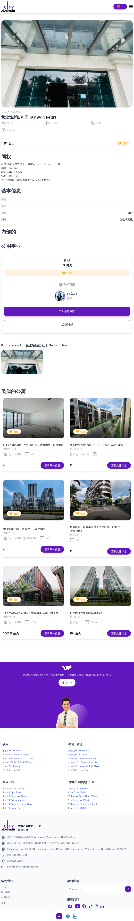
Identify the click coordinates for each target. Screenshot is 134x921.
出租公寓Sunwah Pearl (13, 788)
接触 (3, 902)
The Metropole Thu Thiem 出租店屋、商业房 (30, 613)
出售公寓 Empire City (78, 770)
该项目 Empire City (11, 766)
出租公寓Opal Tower (12, 792)
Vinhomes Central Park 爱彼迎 (82, 796)
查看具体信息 (52, 465)
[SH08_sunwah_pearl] (22, 362)
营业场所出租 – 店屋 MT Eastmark (24, 529)
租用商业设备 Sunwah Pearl (87, 613)
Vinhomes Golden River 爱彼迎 (83, 804)
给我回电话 (67, 324)
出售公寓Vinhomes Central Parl (83, 758)
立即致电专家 (67, 311)
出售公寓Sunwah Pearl (78, 750)
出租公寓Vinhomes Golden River (18, 804)
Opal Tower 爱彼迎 (77, 792)
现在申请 (67, 682)
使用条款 (5, 897)
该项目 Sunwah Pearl (12, 750)
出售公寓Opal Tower (78, 754)
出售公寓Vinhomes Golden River (83, 766)
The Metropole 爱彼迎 (78, 800)
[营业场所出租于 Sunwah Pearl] (67, 63)
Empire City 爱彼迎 (77, 808)
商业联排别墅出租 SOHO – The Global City (96, 445)
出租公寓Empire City (12, 808)
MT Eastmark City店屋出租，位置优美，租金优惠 (33, 445)
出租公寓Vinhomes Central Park (18, 796)
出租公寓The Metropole (14, 800)
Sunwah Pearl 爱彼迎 (78, 788)
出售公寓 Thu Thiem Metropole (82, 762)
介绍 (3, 886)
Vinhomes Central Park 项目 (16, 754)
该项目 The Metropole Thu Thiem (18, 758)
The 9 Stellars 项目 (12, 770)
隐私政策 (5, 892)
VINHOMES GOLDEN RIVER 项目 (18, 762)
